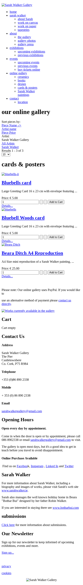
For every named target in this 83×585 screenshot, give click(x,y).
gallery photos (27, 40)
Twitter (69, 466)
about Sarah (25, 19)
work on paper (27, 26)
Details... (7, 206)
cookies (6, 573)
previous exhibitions (30, 55)
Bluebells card (16, 182)
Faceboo (22, 466)
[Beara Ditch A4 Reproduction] (11, 244)
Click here (8, 525)
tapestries (23, 30)
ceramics (23, 76)
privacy (6, 566)
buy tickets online (29, 69)
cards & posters (27, 87)
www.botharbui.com (66, 507)
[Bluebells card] (10, 174)
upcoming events (28, 62)
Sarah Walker (10, 147)
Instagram (37, 466)
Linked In (52, 466)
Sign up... (8, 552)
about (13, 33)
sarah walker (18, 15)
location (23, 102)
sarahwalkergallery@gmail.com (22, 411)
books (21, 80)
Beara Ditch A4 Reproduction (32, 253)
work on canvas (28, 22)
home (13, 11)
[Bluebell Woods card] (9, 209)
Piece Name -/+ (11, 125)
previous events (27, 66)
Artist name (9, 129)
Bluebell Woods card (23, 217)
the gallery (24, 37)
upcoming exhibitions (31, 51)
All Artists (8, 143)
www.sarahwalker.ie (15, 490)
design (22, 84)
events (14, 58)
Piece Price (9, 132)
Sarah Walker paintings (26, 93)
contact (14, 98)
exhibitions (17, 48)
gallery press (26, 44)
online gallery (18, 73)
